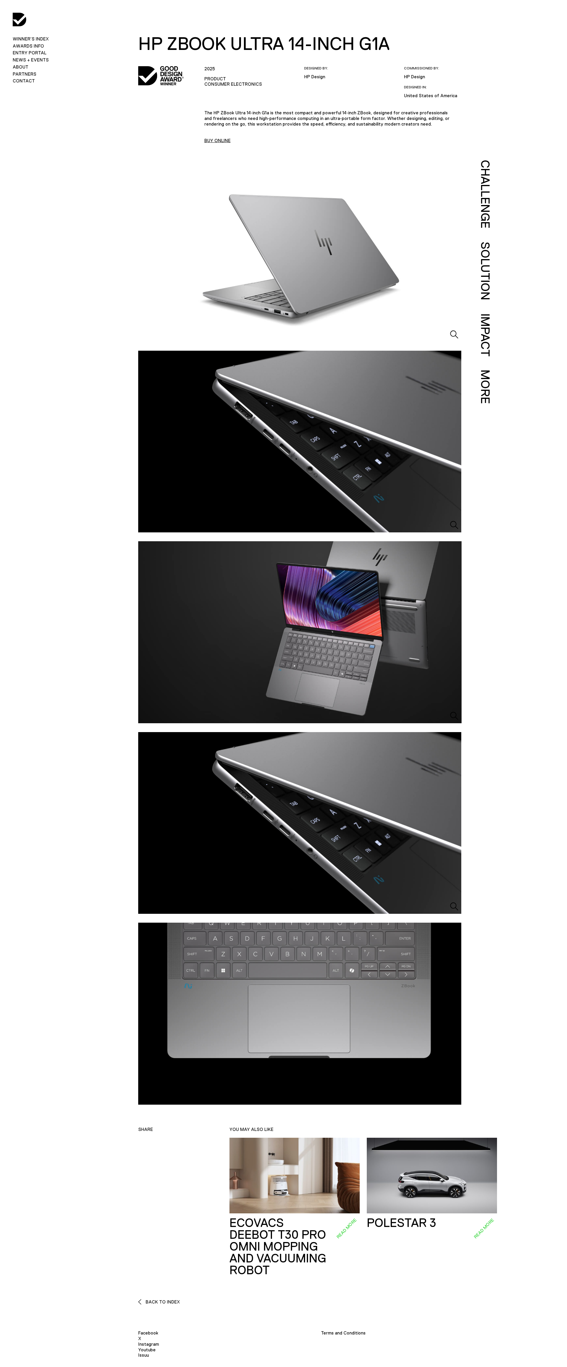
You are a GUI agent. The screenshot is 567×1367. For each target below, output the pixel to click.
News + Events (31, 59)
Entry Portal (29, 52)
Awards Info (28, 45)
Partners (24, 74)
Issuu (143, 1355)
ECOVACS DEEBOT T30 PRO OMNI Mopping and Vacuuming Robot (277, 1246)
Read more (346, 1228)
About (20, 66)
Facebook (148, 1332)
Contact (24, 80)
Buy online (217, 140)
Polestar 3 (401, 1222)
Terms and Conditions (343, 1332)
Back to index (162, 1301)
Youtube (147, 1349)
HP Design (314, 76)
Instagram (148, 1344)
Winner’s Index (31, 38)
